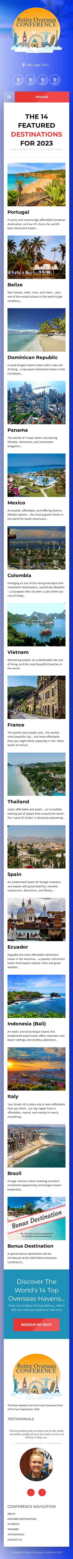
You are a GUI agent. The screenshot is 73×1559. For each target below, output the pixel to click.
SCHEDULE (13, 1524)
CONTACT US (14, 1539)
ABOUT (11, 1513)
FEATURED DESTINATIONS (21, 1519)
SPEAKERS (13, 1529)
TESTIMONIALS (15, 1534)
